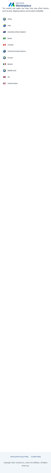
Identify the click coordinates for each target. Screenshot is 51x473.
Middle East (12, 71)
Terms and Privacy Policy (19, 457)
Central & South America (17, 51)
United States (13, 83)
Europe (10, 58)
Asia (9, 25)
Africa (10, 19)
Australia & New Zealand (17, 32)
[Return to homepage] (25, 4)
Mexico (10, 64)
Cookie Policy (36, 457)
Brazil (10, 38)
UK (9, 77)
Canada (10, 45)
